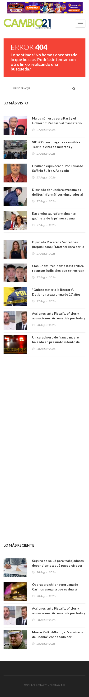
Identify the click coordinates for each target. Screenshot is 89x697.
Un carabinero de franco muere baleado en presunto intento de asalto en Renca (56, 342)
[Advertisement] (44, 402)
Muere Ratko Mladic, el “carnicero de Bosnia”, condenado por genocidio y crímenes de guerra (57, 636)
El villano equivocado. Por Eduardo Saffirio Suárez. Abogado (57, 168)
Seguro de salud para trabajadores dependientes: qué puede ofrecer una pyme (58, 565)
